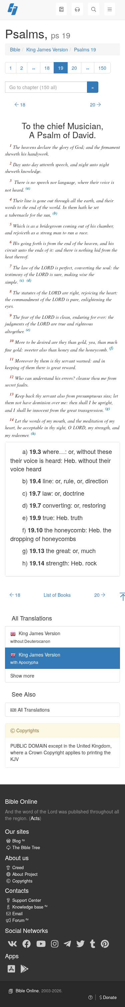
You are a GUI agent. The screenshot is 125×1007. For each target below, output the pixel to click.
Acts (35, 818)
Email (17, 914)
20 (74, 67)
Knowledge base (29, 907)
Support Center (26, 900)
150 (102, 67)
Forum (20, 920)
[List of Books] (61, 9)
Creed (18, 867)
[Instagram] (54, 943)
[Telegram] (67, 943)
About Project (25, 874)
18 (47, 67)
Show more (22, 675)
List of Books (57, 594)
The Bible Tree (26, 847)
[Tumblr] (92, 943)
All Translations (33, 709)
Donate (109, 997)
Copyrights (22, 881)
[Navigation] (109, 9)
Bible (15, 49)
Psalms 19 (85, 49)
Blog (18, 841)
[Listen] (77, 9)
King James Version (47, 49)
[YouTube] (41, 943)
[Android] (24, 968)
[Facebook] (26, 943)
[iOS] (11, 968)
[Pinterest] (105, 943)
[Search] (93, 9)
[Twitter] (80, 943)
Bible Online (27, 991)
